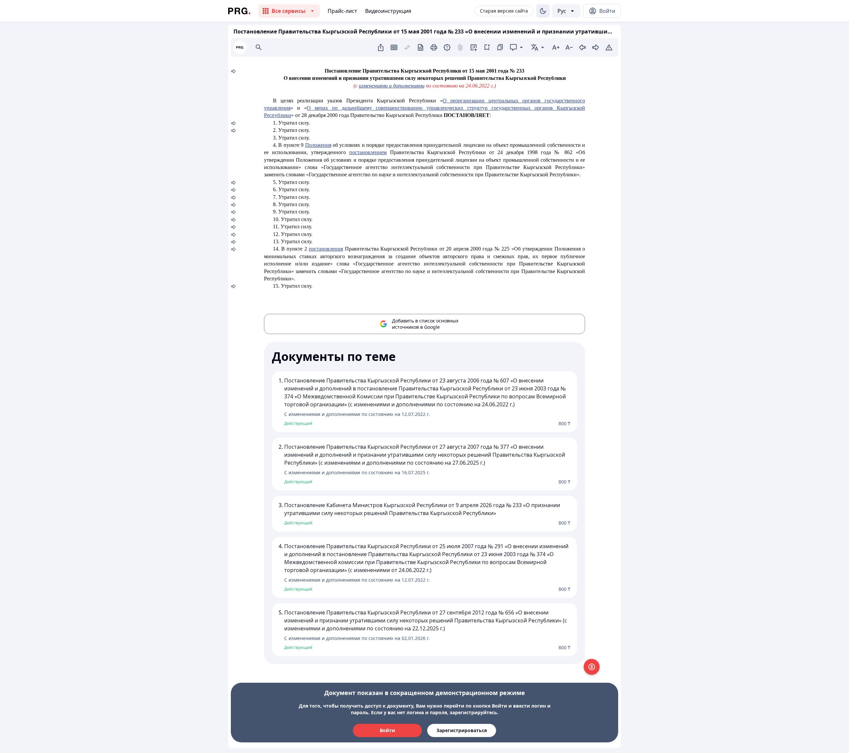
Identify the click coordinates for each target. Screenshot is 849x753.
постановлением (368, 152)
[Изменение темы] (543, 11)
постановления (326, 249)
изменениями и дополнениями (391, 85)
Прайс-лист (342, 11)
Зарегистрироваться (461, 730)
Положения (318, 145)
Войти (387, 730)
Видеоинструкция (388, 11)
